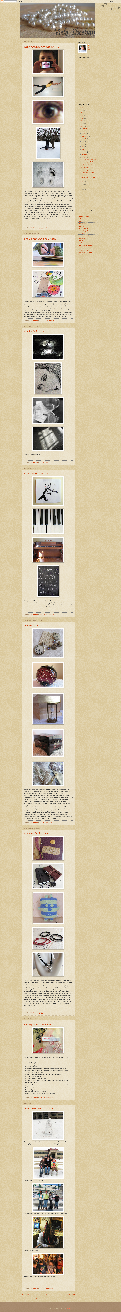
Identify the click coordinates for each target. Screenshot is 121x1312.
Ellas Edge (81, 226)
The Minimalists (82, 247)
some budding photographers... (41, 46)
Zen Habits (81, 255)
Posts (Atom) (33, 1298)
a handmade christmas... (37, 833)
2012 (81, 123)
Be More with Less (83, 219)
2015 (81, 115)
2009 (81, 184)
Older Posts (70, 1294)
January (84, 157)
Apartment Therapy (83, 216)
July (83, 141)
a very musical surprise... (38, 473)
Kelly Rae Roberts (83, 228)
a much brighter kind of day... (40, 239)
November (85, 131)
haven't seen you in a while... (40, 1108)
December (85, 128)
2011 (81, 126)
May (83, 146)
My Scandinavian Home (85, 235)
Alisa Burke (81, 214)
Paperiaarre (81, 238)
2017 (81, 110)
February (84, 154)
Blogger (69, 1308)
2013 (81, 121)
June (83, 144)
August (84, 138)
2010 (81, 181)
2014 (81, 118)
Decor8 (80, 221)
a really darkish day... (36, 331)
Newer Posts (26, 1294)
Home (48, 1294)
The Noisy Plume (83, 250)
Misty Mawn (81, 233)
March (84, 152)
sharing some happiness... (38, 1024)
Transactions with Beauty (85, 252)
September (85, 136)
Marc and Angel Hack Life (85, 231)
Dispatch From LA (83, 223)
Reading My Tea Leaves (85, 245)
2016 (81, 113)
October (84, 133)
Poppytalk (81, 240)
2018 (81, 108)
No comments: (50, 228)
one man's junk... (33, 625)
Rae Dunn (81, 243)
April (83, 149)
